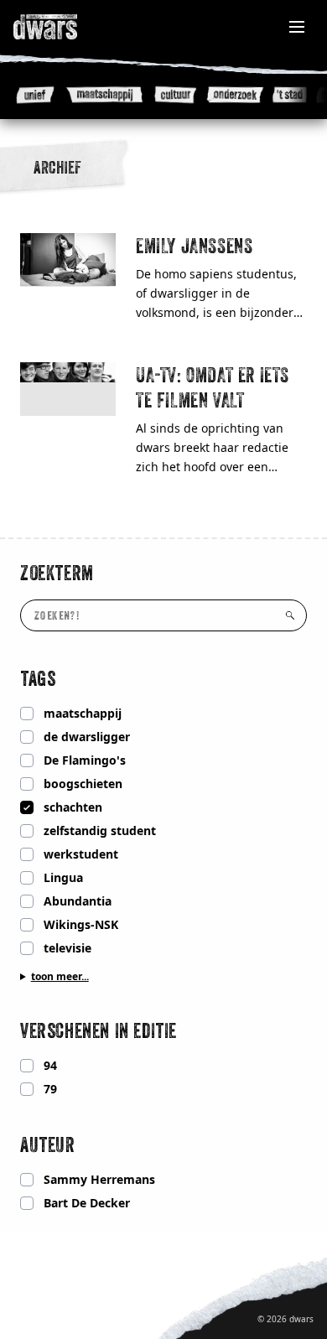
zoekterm (57, 572)
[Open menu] (297, 27)
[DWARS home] (63, 26)
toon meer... (60, 976)
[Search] (290, 615)
